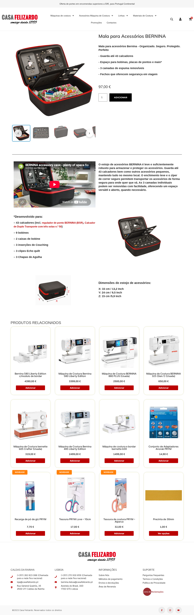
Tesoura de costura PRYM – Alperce (119, 520)
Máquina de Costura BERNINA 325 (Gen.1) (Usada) (163, 374)
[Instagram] (170, 610)
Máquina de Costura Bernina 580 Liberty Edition (74, 374)
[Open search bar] (171, 19)
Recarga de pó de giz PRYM (30, 519)
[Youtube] (178, 610)
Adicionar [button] (30, 387)
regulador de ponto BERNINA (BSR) (62, 222)
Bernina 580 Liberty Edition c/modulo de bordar (30, 374)
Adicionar (120, 97)
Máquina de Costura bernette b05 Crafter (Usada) (30, 447)
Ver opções (163, 533)
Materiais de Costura (143, 15)
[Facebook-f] (161, 610)
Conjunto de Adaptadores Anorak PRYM (164, 447)
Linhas (121, 15)
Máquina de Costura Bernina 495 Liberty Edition (74, 447)
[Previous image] (18, 133)
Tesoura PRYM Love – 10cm (75, 519)
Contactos (111, 22)
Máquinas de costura (60, 15)
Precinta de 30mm (163, 519)
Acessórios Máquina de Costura (94, 15)
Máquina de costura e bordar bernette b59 (119, 447)
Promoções (96, 22)
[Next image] (89, 133)
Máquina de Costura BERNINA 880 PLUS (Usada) (119, 374)
